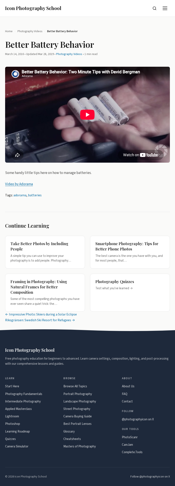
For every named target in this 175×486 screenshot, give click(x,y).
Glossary (69, 431)
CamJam (127, 445)
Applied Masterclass (18, 409)
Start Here (12, 386)
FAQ (124, 394)
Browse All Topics (75, 386)
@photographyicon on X (138, 419)
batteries (35, 195)
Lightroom (12, 416)
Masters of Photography (79, 446)
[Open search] (154, 8)
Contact (127, 401)
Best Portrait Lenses (77, 424)
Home (9, 31)
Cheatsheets (72, 439)
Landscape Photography (79, 401)
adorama (19, 195)
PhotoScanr (130, 437)
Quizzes (10, 439)
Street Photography (76, 409)
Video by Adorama (19, 184)
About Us (128, 386)
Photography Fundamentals (23, 394)
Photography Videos (30, 31)
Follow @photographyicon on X (150, 476)
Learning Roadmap (17, 431)
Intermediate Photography (23, 401)
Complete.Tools (132, 452)
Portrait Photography (77, 394)
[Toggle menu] (165, 8)
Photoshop (12, 424)
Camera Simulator (16, 446)
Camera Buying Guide (77, 416)
